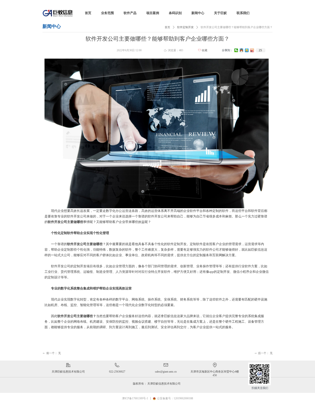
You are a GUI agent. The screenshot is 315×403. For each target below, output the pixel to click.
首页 (167, 27)
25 (260, 50)
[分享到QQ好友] (242, 50)
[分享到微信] (236, 50)
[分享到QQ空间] (247, 50)
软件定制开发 (185, 27)
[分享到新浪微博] (252, 50)
